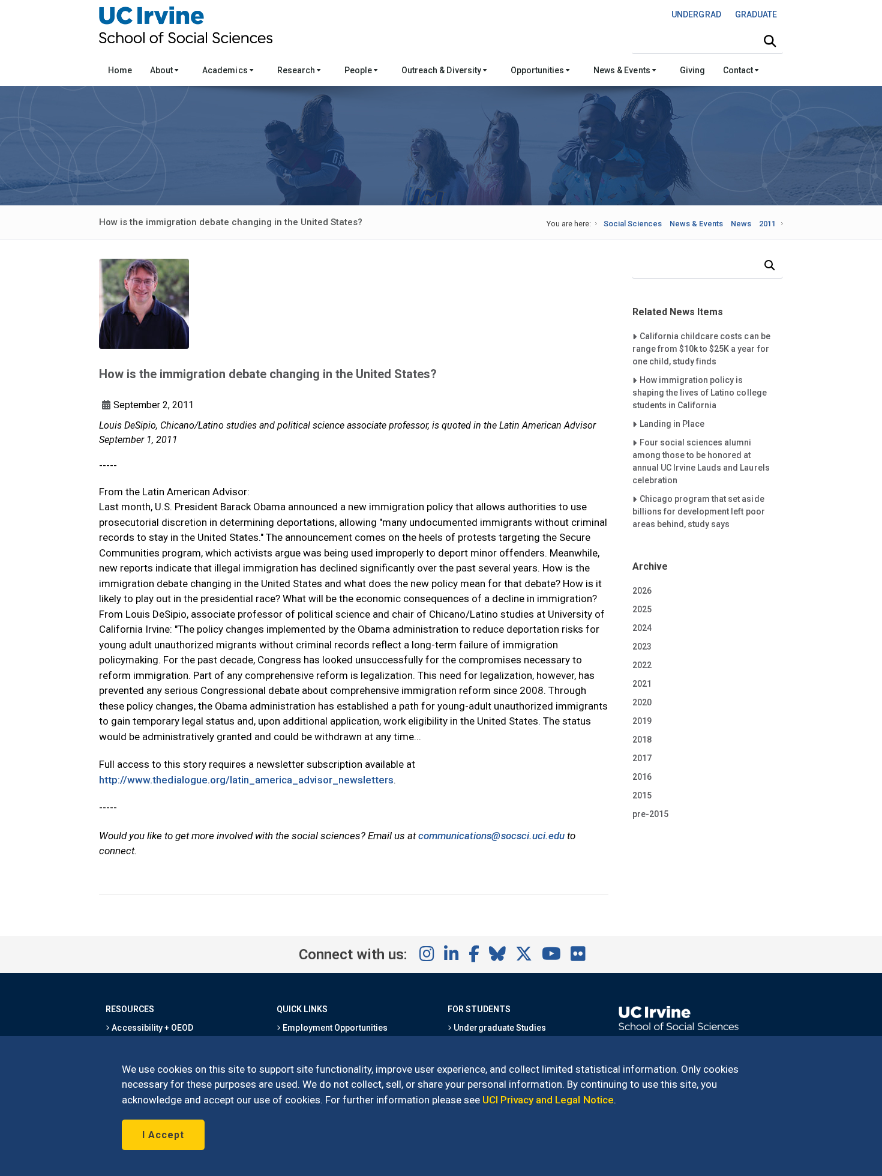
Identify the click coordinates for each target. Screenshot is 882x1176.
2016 (642, 777)
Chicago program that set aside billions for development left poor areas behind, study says (698, 511)
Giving (692, 70)
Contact (739, 70)
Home (120, 70)
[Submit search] (770, 41)
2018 (642, 739)
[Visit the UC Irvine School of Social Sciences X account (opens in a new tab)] (523, 954)
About (162, 70)
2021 (642, 684)
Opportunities (538, 70)
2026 (642, 591)
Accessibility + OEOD (151, 1028)
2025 (642, 609)
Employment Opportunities (334, 1028)
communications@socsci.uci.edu (491, 836)
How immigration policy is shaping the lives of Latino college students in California (699, 392)
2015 (642, 795)
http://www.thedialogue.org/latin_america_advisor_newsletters (246, 780)
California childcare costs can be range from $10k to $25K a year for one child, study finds (701, 348)
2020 (642, 702)
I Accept (163, 1135)
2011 (767, 223)
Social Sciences (633, 223)
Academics (225, 70)
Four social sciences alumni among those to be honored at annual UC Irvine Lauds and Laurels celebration (701, 461)
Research (297, 70)
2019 (642, 721)
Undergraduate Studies (499, 1028)
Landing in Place (671, 423)
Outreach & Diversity (442, 70)
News (741, 223)
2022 (642, 665)
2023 (642, 646)
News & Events (622, 70)
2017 (642, 758)
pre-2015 (650, 814)
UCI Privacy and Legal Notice (548, 1100)
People (359, 70)
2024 (642, 628)
